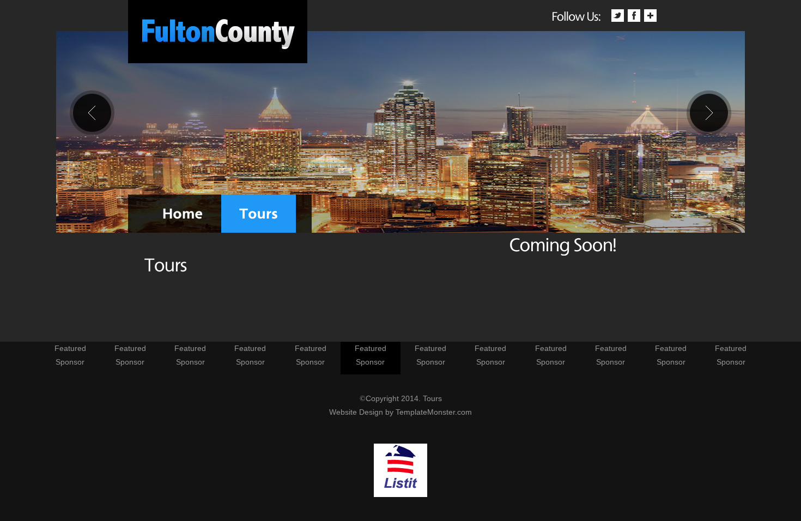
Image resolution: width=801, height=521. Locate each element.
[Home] (182, 214)
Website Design (356, 412)
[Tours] (258, 214)
